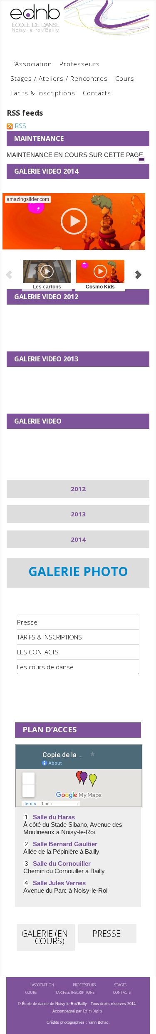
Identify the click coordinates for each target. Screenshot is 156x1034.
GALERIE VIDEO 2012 (46, 296)
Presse (27, 622)
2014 (78, 539)
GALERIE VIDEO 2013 (46, 358)
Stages (120, 985)
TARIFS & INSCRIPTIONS (49, 637)
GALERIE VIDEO (38, 421)
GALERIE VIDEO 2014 (46, 171)
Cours (124, 78)
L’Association (31, 64)
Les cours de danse (45, 667)
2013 (78, 514)
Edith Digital (93, 1011)
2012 (78, 488)
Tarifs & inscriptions (42, 93)
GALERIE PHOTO (78, 571)
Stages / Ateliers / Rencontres (59, 78)
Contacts (97, 93)
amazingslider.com (28, 199)
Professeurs (79, 64)
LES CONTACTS (38, 652)
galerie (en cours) (45, 937)
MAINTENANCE (39, 138)
